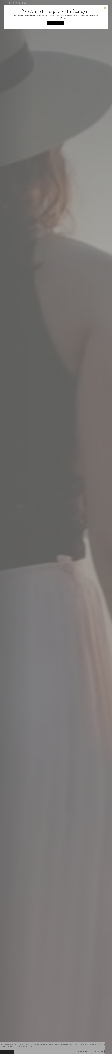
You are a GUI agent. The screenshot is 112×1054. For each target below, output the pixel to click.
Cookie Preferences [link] (7, 1052)
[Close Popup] (105, 8)
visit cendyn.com (55, 23)
